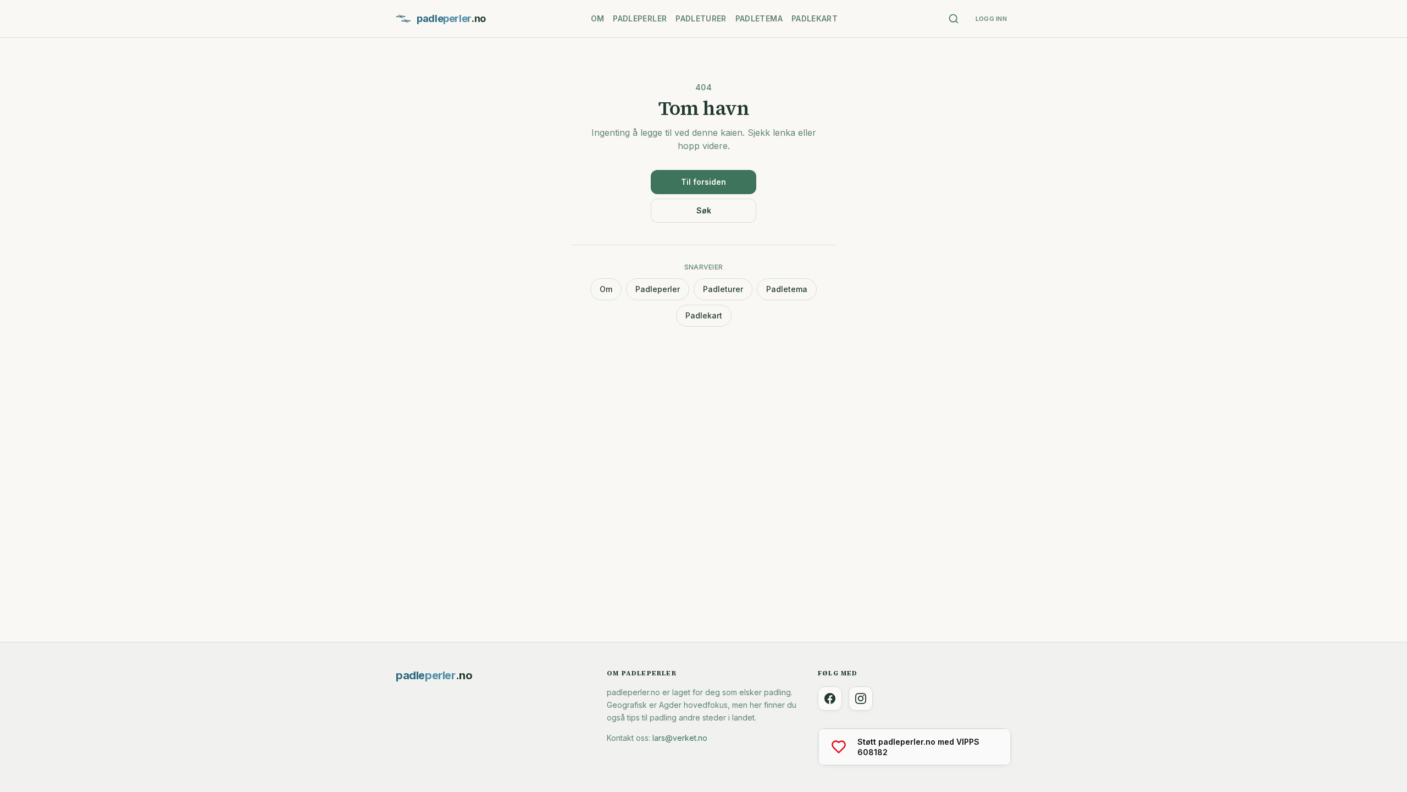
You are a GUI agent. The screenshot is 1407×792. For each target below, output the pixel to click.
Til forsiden (703, 181)
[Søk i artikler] (954, 19)
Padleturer (701, 18)
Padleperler (640, 18)
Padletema (759, 18)
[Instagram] (861, 698)
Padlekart (814, 18)
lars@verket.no (679, 738)
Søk (703, 210)
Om (598, 18)
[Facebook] (830, 698)
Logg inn (991, 19)
